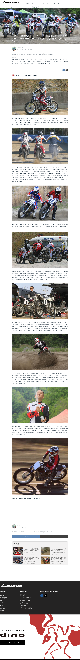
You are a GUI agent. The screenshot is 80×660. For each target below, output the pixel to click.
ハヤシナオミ (20, 49)
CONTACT (12, 642)
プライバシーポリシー (27, 608)
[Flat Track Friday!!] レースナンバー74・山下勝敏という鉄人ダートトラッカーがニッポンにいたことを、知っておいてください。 (39, 38)
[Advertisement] (23, 511)
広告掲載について (25, 600)
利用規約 (23, 605)
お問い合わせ (24, 603)
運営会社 (23, 595)
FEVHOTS (29, 49)
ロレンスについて (25, 597)
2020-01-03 (20, 47)
